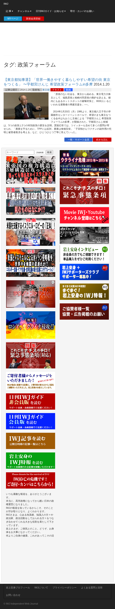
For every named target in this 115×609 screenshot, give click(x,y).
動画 (68, 89)
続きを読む (102, 139)
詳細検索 (40, 152)
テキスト (57, 89)
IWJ (6, 3)
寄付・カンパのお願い (82, 11)
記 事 (9, 11)
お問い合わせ (13, 595)
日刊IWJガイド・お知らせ (50, 11)
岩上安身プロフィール (18, 587)
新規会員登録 (33, 18)
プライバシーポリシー (65, 587)
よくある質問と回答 (92, 587)
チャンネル (24, 11)
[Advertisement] (57, 31)
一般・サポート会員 (78, 139)
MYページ (12, 18)
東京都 (46, 89)
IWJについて (41, 587)
